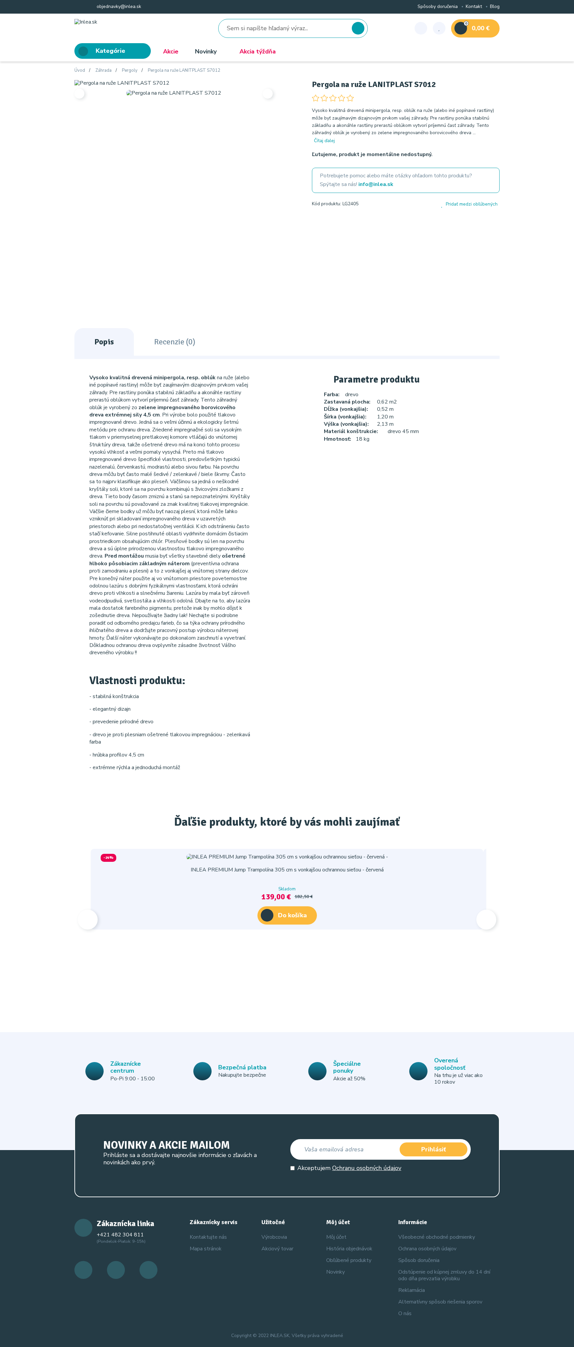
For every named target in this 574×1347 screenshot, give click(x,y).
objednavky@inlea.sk (118, 7)
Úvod (79, 70)
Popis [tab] (104, 342)
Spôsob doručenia (418, 1260)
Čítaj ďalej (324, 140)
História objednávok (349, 1248)
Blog (495, 7)
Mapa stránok (206, 1248)
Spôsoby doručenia (438, 7)
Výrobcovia (274, 1237)
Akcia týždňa (257, 51)
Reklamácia (411, 1290)
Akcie (170, 51)
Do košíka (292, 915)
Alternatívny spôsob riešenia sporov (440, 1301)
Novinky (206, 51)
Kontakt (474, 7)
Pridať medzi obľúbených (472, 204)
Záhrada (103, 70)
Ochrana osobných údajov (427, 1248)
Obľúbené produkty (348, 1260)
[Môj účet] (421, 28)
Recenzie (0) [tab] (174, 342)
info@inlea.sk (375, 184)
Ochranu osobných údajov (366, 1168)
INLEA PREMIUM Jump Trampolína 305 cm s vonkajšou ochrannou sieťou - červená (287, 869)
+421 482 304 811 (120, 1234)
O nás (405, 1313)
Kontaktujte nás (208, 1237)
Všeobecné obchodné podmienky (436, 1237)
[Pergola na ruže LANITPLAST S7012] (121, 82)
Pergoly (130, 70)
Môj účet (336, 1237)
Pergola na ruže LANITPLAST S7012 (184, 70)
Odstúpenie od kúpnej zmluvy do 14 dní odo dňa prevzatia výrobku (444, 1275)
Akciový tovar (277, 1248)
